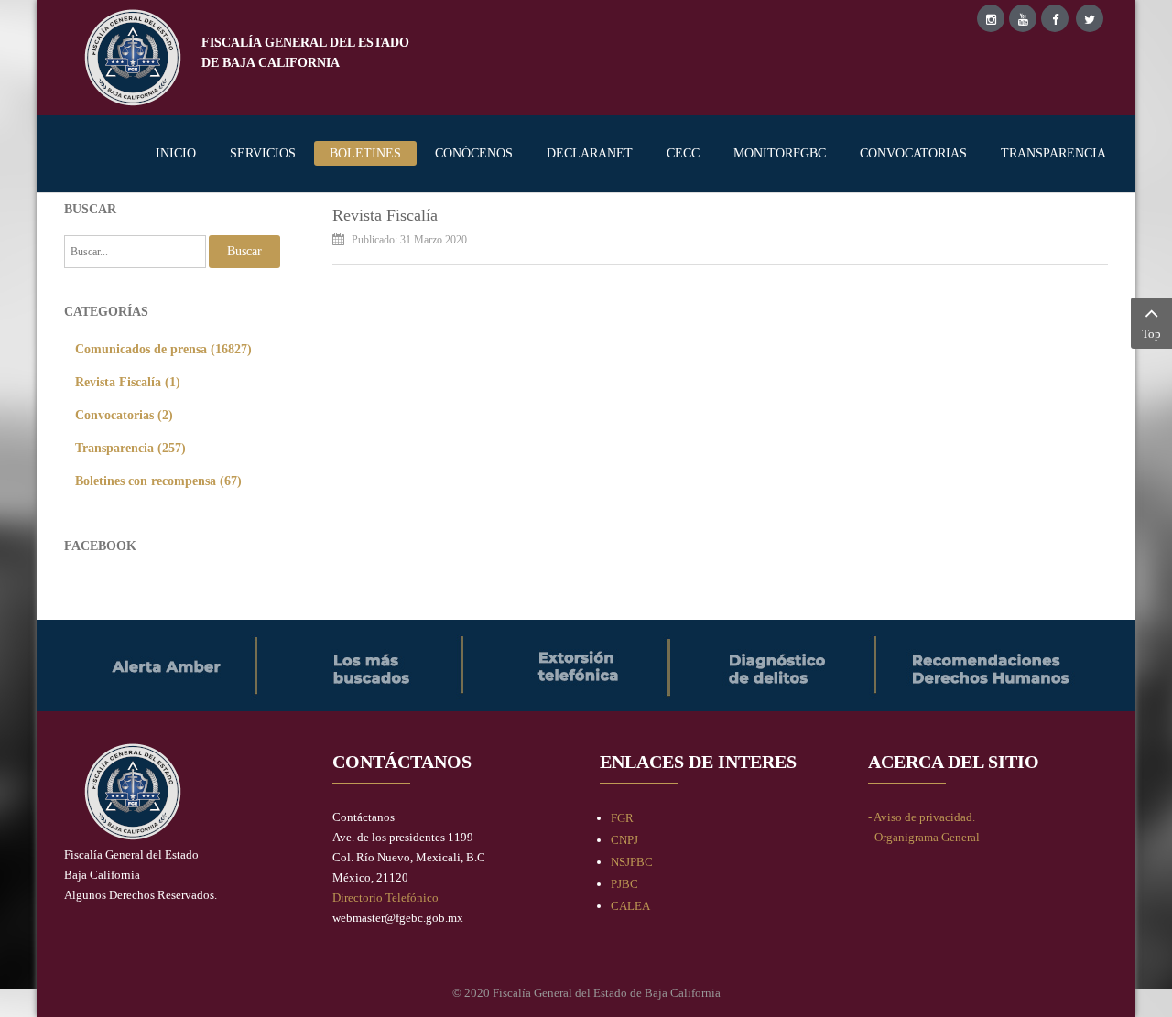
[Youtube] (1022, 18)
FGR (622, 818)
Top (1151, 334)
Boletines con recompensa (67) (158, 480)
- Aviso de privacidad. (921, 817)
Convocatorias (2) (124, 414)
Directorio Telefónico (385, 897)
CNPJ (624, 840)
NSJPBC (632, 862)
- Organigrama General (924, 837)
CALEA (630, 906)
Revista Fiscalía (385, 215)
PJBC (624, 884)
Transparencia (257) (130, 447)
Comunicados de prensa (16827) (163, 348)
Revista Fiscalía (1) (127, 381)
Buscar (244, 251)
